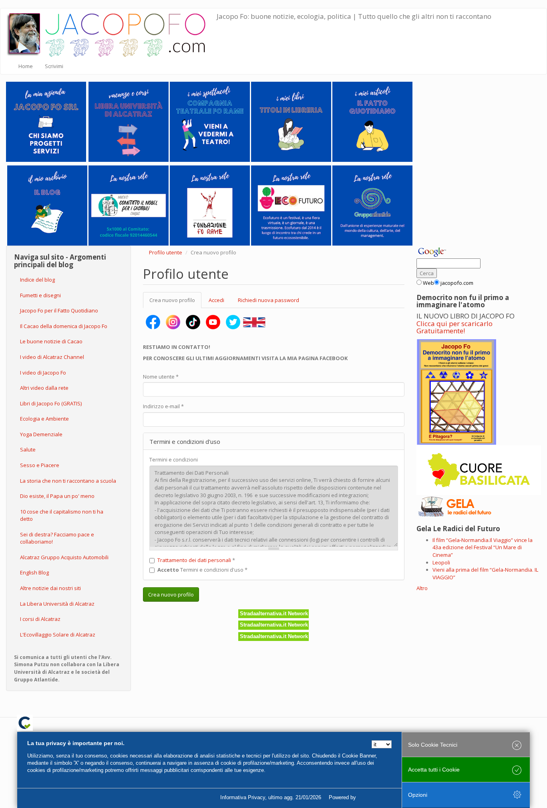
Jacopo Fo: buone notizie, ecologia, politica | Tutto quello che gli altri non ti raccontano (354, 16)
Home (25, 66)
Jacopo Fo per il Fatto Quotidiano (59, 310)
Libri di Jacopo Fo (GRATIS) (51, 403)
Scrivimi (54, 66)
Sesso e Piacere (39, 465)
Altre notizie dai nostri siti (50, 588)
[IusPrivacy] (376, 797)
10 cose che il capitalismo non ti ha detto (61, 515)
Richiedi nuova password (268, 300)
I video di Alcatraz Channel (52, 357)
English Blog (34, 572)
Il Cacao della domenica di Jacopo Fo (63, 326)
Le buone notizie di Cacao (51, 341)
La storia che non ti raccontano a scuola (68, 480)
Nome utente (161, 376)
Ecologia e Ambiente (44, 418)
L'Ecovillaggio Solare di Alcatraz (57, 634)
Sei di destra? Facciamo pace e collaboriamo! (57, 538)
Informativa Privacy (242, 797)
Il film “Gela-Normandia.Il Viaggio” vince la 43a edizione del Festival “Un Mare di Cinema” (482, 547)
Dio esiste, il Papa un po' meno (57, 496)
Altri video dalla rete (44, 387)
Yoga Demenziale (41, 434)
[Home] (111, 33)
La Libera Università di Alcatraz (57, 603)
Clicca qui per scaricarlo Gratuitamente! (454, 327)
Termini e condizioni (173, 459)
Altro (422, 588)
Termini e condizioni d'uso (202, 569)
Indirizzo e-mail (163, 406)
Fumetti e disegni (40, 295)
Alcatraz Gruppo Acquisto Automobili (64, 557)
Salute (28, 449)
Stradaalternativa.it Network (274, 614)
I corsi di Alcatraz (40, 619)
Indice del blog (37, 279)
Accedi (216, 300)
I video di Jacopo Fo (43, 372)
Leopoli (441, 562)
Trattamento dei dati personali (194, 560)
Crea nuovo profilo (175, 302)
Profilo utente (165, 252)
